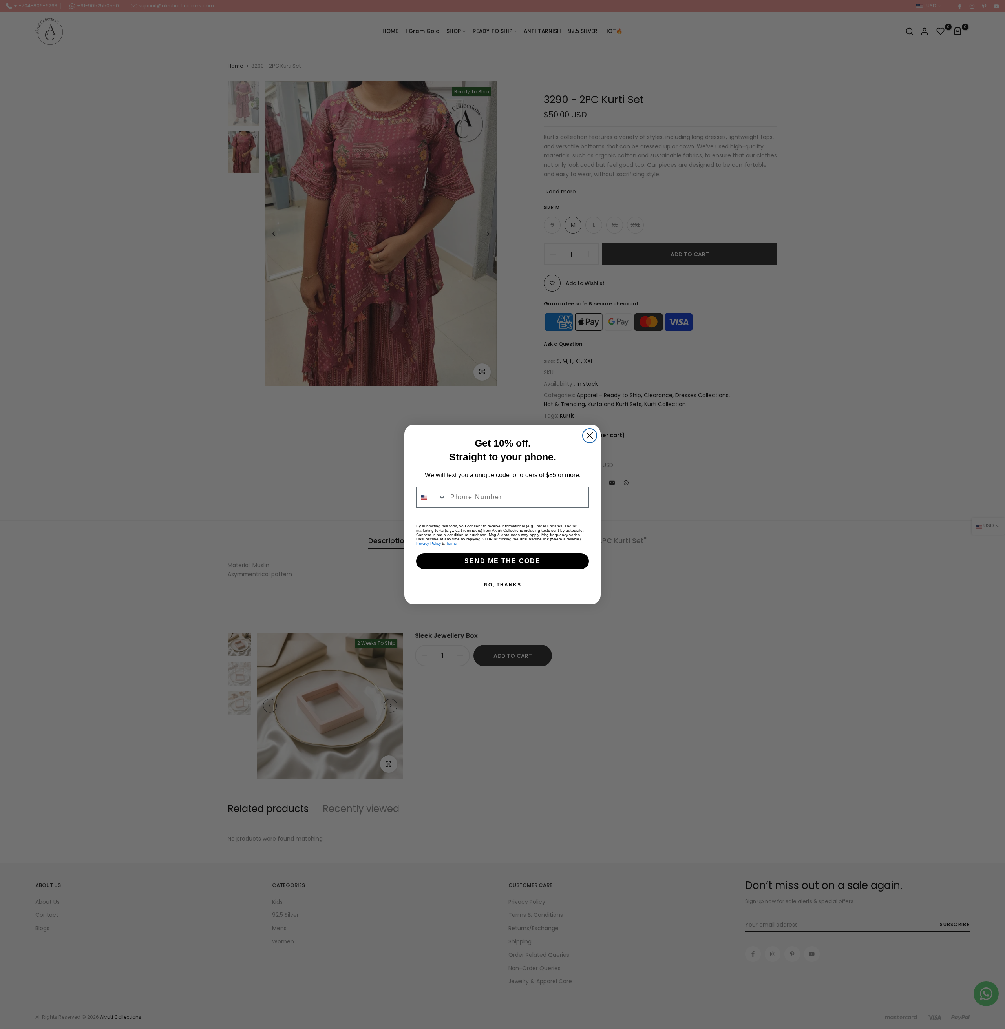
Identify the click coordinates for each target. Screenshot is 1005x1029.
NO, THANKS (502, 584)
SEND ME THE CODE (502, 561)
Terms (451, 543)
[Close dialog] (590, 436)
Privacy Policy (428, 543)
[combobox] (431, 497)
